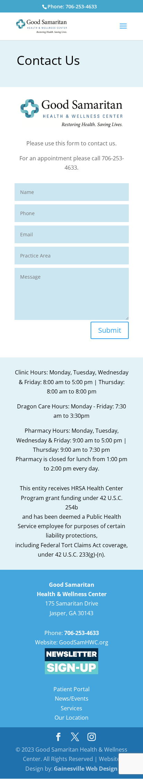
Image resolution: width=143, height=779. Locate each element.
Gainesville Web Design (86, 768)
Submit (109, 330)
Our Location (71, 717)
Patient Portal (71, 689)
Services (71, 708)
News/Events (72, 698)
